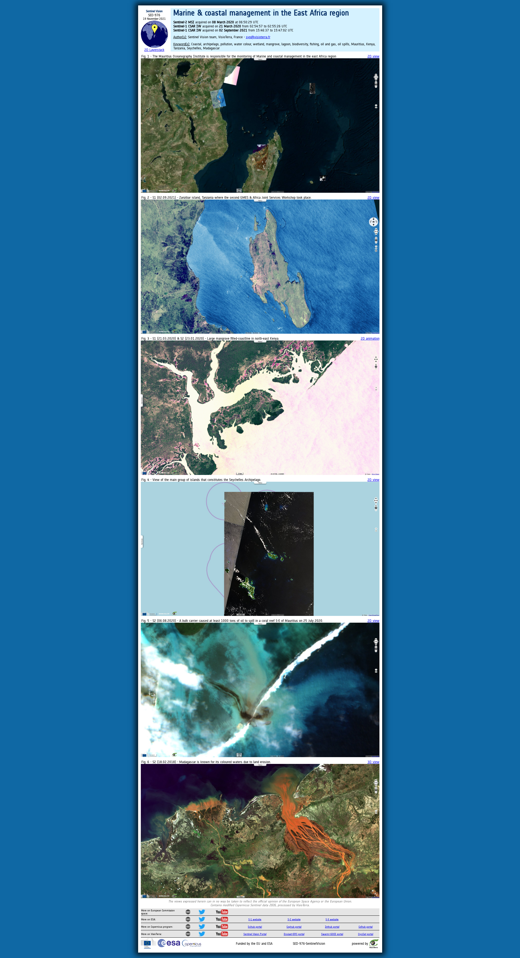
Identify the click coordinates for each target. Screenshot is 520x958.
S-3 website (332, 919)
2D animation (370, 338)
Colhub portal (366, 926)
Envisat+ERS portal (294, 934)
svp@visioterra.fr (258, 37)
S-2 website (294, 919)
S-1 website (254, 919)
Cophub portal (294, 926)
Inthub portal (332, 926)
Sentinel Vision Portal (254, 934)
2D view (373, 56)
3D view (373, 762)
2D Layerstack (154, 50)
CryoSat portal (365, 934)
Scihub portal (255, 926)
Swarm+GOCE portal (332, 934)
